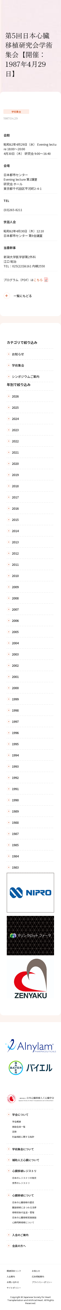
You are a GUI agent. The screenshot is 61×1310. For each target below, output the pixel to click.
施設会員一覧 (18, 1126)
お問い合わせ (13, 1282)
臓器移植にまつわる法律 (24, 1207)
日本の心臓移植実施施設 (24, 1217)
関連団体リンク (14, 1270)
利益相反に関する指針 (23, 1136)
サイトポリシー (14, 1287)
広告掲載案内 (38, 1276)
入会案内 (11, 1276)
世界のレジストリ (21, 1183)
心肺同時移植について (23, 1222)
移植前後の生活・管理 (23, 1212)
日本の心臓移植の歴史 (23, 1202)
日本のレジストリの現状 (24, 1177)
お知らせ (36, 1270)
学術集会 (16, 111)
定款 (14, 1131)
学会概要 (16, 1121)
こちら (38, 280)
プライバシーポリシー (42, 1282)
